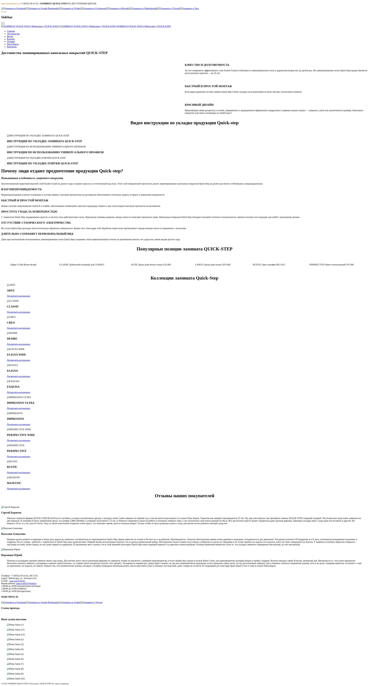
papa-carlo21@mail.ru (18, 581)
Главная (11, 31)
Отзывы (11, 41)
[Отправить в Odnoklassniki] (143, 8)
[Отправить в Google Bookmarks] (42, 8)
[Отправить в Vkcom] (168, 8)
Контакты (12, 47)
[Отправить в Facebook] (13, 8)
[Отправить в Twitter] (69, 8)
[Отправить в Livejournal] (93, 8)
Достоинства (13, 34)
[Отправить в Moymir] (117, 8)
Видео (10, 36)
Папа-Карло (13, 44)
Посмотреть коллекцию (18, 296)
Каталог (11, 39)
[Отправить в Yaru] (189, 8)
